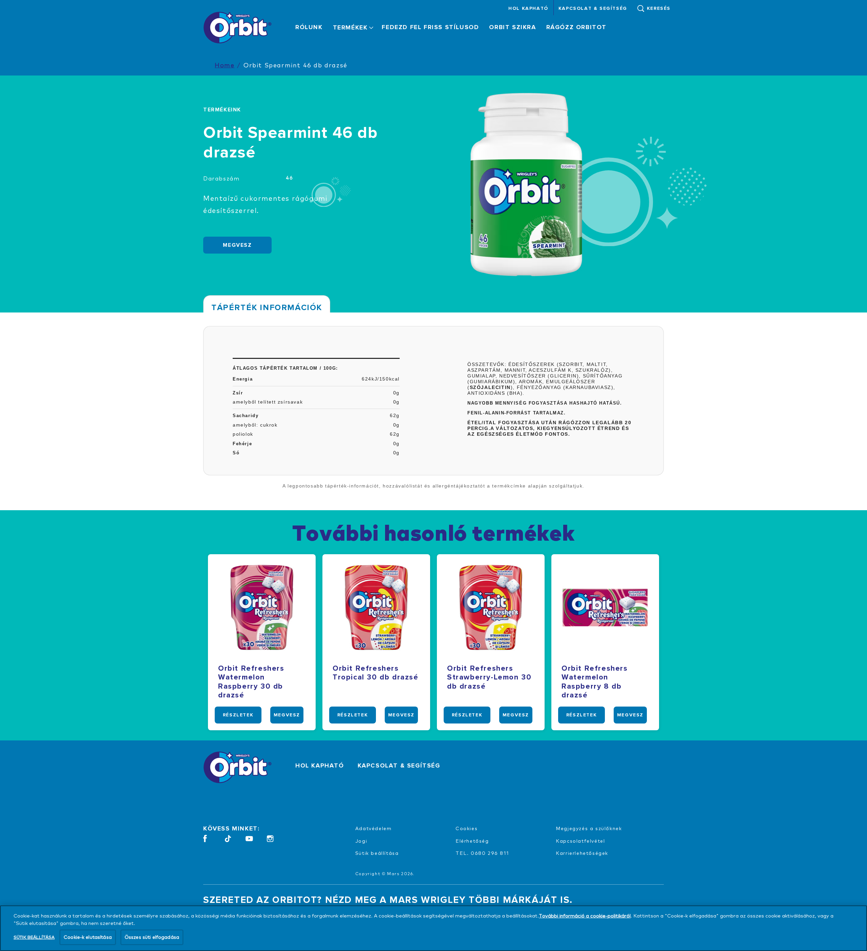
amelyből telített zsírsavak (268, 402)
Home (224, 65)
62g (395, 415)
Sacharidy (245, 415)
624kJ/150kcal (381, 379)
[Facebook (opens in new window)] (205, 841)
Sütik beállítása (377, 853)
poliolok (243, 434)
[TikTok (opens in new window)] (228, 841)
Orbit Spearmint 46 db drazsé (295, 65)
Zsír (238, 392)
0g (396, 392)
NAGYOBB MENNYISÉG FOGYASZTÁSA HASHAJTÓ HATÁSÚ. (544, 403)
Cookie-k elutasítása (88, 937)
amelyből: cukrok (255, 425)
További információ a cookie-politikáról (585, 915)
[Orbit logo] (239, 767)
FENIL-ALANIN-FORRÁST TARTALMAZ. (516, 412)
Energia (243, 379)
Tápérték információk (266, 307)
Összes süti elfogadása (152, 937)
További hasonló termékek (433, 532)
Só (236, 452)
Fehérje (242, 443)
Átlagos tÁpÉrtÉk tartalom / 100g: (285, 368)
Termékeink (222, 109)
